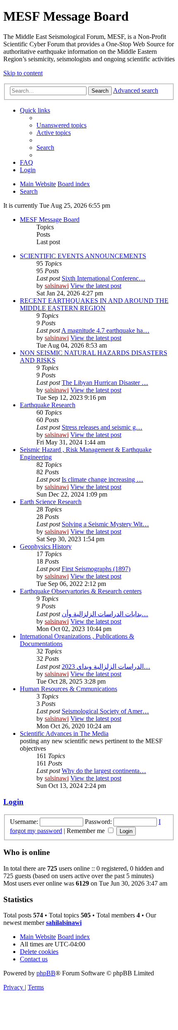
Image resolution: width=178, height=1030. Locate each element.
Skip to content (23, 73)
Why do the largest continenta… (104, 770)
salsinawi (57, 285)
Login (13, 801)
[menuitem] (61, 125)
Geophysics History (46, 546)
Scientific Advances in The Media (64, 733)
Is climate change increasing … (102, 479)
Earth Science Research (51, 501)
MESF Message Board (49, 219)
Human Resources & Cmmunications (68, 688)
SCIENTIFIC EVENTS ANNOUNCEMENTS (83, 255)
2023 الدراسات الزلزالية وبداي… (106, 666)
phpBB (45, 973)
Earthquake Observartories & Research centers (81, 591)
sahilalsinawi (64, 922)
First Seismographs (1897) (96, 568)
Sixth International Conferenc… (103, 278)
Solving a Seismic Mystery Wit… (105, 524)
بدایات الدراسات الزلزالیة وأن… (105, 613)
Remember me (86, 830)
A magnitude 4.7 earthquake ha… (105, 330)
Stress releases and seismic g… (102, 427)
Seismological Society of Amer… (105, 711)
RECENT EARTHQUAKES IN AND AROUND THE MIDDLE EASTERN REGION (94, 304)
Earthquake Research (47, 404)
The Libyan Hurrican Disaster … (105, 382)
